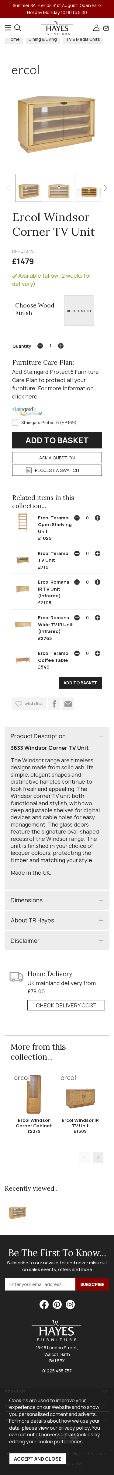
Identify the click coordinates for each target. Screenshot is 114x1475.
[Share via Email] (68, 703)
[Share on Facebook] (54, 703)
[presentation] (8, 187)
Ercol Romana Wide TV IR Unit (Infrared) (55, 624)
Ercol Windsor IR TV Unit (80, 1123)
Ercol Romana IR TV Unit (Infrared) (53, 589)
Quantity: (22, 346)
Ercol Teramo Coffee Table (53, 656)
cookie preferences (60, 1441)
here (31, 396)
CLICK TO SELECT (79, 311)
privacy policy (74, 1427)
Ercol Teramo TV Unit (53, 557)
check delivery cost (66, 1005)
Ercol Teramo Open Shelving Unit (55, 524)
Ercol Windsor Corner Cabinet (34, 1123)
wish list (33, 703)
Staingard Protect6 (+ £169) (49, 422)
